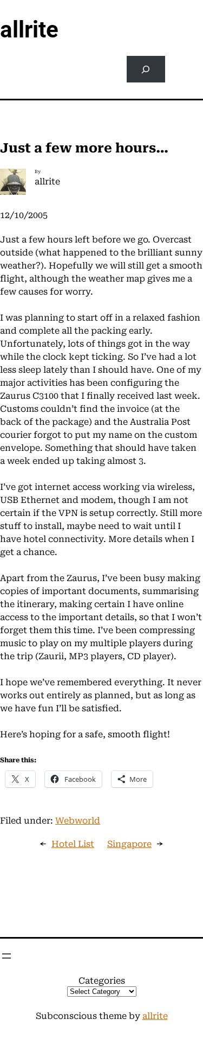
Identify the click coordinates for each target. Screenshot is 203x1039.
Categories (101, 981)
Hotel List (72, 844)
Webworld (77, 820)
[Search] (146, 69)
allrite (29, 29)
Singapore (129, 844)
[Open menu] (6, 955)
